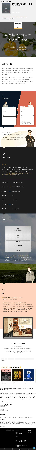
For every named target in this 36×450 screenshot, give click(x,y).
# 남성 (7, 17)
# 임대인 (26, 17)
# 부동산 (14, 17)
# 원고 (17, 17)
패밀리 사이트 (29, 430)
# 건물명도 (21, 17)
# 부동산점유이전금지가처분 (6, 18)
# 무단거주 (12, 18)
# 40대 (3, 17)
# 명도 (10, 17)
